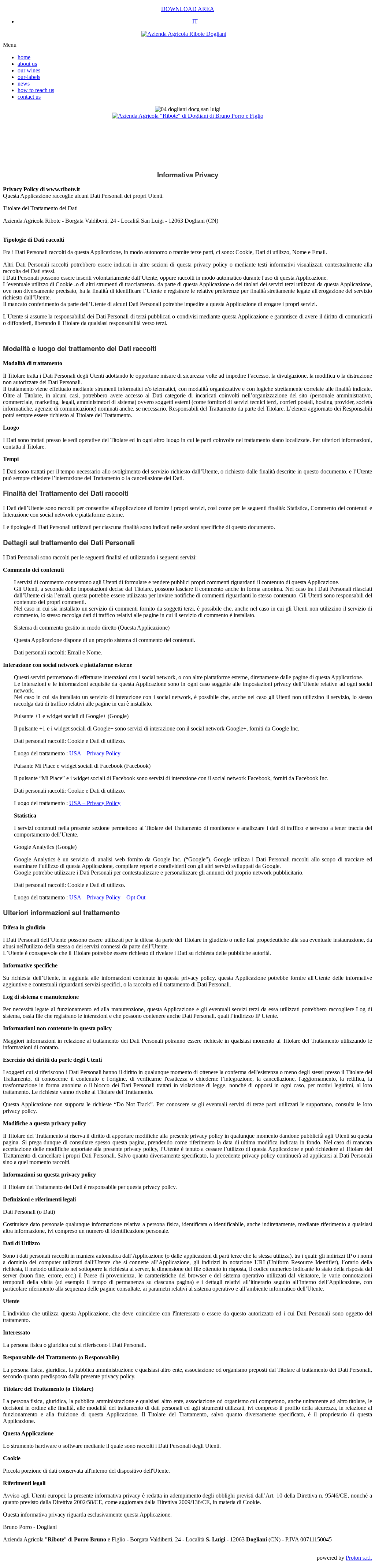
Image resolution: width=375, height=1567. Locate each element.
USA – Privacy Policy (94, 753)
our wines (29, 70)
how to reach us (36, 90)
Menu (9, 45)
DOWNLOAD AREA (187, 9)
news (24, 83)
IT (195, 21)
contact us (29, 97)
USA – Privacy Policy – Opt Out (107, 897)
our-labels (29, 77)
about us (27, 64)
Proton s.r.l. (359, 1558)
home (24, 57)
